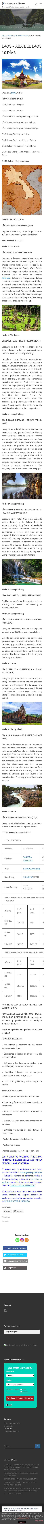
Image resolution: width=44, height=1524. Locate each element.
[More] (27, 1240)
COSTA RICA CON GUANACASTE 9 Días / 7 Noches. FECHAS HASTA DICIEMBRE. (20, 1483)
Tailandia (6, 278)
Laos (27, 35)
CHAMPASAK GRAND (31, 868)
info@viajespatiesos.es (11, 1431)
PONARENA (28, 877)
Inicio (3, 35)
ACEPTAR (22, 1522)
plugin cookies (39, 1520)
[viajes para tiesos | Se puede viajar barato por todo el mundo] (3, 2)
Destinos (10, 35)
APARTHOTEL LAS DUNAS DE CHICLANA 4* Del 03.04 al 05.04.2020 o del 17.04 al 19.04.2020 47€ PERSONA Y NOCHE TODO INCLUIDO (21, 1467)
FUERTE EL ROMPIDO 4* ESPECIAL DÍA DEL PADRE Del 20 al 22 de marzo (21, 1474)
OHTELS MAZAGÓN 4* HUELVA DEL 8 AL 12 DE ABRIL (20, 1479)
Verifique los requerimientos (20, 1398)
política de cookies (23, 1518)
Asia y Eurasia (19, 35)
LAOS (13, 92)
